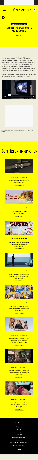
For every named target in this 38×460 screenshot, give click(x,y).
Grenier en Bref (19, 440)
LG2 (12, 62)
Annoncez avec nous (19, 437)
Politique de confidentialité (19, 442)
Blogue (19, 429)
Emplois (19, 432)
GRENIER (19, 449)
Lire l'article (19, 186)
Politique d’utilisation (19, 445)
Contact (19, 434)
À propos (19, 427)
